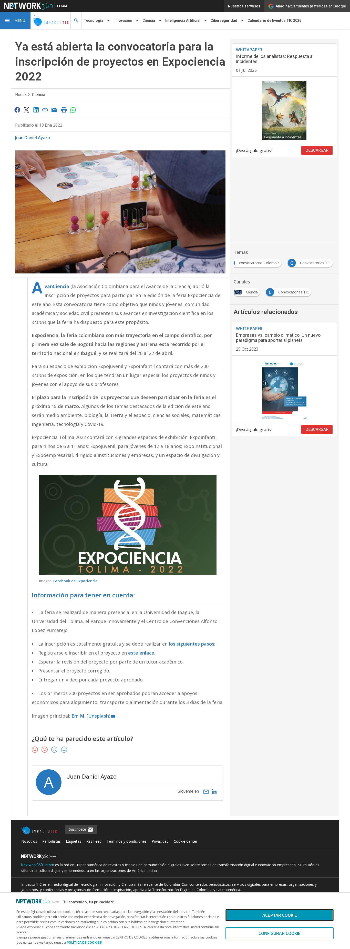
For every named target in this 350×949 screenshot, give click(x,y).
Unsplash (98, 716)
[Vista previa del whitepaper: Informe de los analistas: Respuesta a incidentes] (284, 110)
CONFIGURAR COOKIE (280, 933)
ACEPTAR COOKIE (279, 915)
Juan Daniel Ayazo (32, 137)
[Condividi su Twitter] (26, 109)
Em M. (78, 716)
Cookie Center (185, 841)
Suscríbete (78, 829)
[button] (15, 20)
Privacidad (160, 841)
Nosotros (29, 841)
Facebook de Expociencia (75, 580)
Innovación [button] (123, 20)
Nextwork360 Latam (37, 865)
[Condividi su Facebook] (17, 109)
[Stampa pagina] (64, 109)
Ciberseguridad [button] (224, 20)
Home (20, 94)
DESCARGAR (316, 150)
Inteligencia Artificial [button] (182, 20)
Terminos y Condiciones (127, 841)
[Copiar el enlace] (45, 109)
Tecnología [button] (93, 20)
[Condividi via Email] (54, 109)
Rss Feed (93, 841)
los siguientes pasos (191, 644)
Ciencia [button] (148, 20)
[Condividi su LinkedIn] (36, 109)
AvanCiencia (57, 286)
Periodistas (51, 841)
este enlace (141, 653)
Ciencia (38, 94)
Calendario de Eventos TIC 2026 (274, 20)
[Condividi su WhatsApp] (73, 109)
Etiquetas (73, 841)
